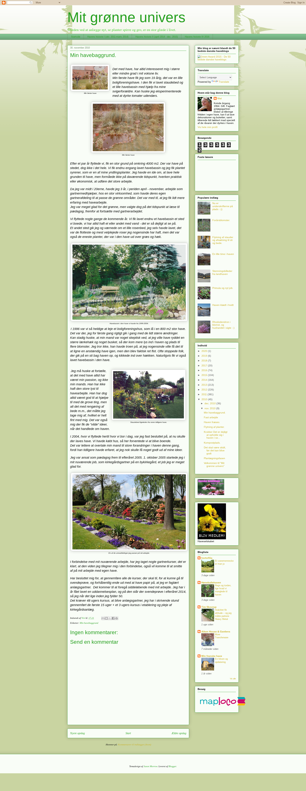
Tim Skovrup (209, 607)
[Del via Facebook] (113, 618)
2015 (205, 375)
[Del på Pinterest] (116, 618)
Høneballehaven (211, 582)
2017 (205, 365)
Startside (75, 36)
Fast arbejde (211, 417)
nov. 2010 (210, 408)
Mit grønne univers (126, 17)
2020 (205, 351)
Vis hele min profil (207, 127)
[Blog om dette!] (106, 618)
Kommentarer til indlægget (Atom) (134, 744)
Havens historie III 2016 (197, 36)
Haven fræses (211, 422)
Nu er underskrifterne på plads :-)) (222, 206)
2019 (205, 355)
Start (128, 733)
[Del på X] (110, 618)
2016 (205, 370)
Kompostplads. (212, 442)
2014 (205, 379)
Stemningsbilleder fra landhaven (222, 272)
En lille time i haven (223, 254)
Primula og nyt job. (222, 288)
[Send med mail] (103, 618)
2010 (205, 399)
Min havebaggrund (89, 623)
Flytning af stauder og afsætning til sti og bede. (222, 240)
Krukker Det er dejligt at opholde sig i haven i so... (215, 434)
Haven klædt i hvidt (223, 305)
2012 (205, 389)
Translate (224, 81)
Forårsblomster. (221, 220)
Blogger (172, 766)
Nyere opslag (77, 733)
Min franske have (211, 656)
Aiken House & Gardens (215, 631)
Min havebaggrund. (215, 412)
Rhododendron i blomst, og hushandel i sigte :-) (223, 325)
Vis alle (233, 679)
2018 (205, 360)
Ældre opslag (178, 733)
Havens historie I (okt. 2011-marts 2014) (107, 36)
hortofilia (206, 557)
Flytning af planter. (214, 427)
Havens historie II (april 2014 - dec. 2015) (156, 36)
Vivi (219, 98)
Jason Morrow (150, 766)
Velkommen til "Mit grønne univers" (214, 464)
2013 (205, 384)
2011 (205, 394)
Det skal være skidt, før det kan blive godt (215, 450)
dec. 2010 (210, 403)
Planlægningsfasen (214, 458)
